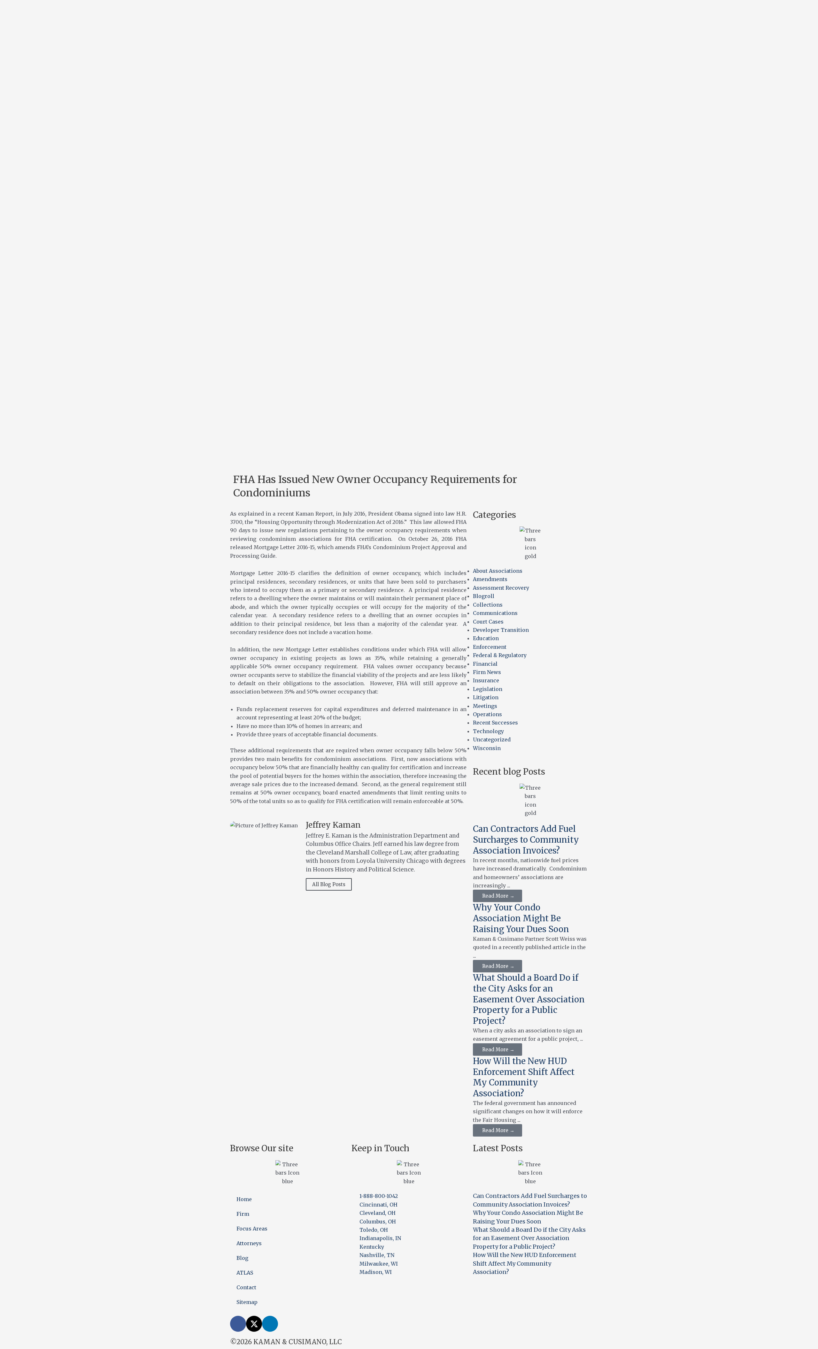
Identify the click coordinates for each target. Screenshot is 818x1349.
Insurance (486, 680)
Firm (242, 1214)
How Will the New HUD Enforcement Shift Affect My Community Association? (524, 1077)
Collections (488, 605)
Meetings (485, 706)
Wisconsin (487, 748)
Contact (246, 1287)
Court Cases (488, 621)
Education (486, 638)
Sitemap (247, 1302)
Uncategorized (492, 739)
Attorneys (249, 1243)
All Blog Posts (328, 884)
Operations (487, 714)
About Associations (497, 571)
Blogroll (483, 596)
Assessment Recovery (501, 588)
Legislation (487, 689)
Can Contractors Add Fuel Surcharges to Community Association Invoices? (526, 840)
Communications (495, 613)
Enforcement (489, 647)
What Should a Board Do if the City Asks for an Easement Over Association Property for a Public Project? (529, 999)
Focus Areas (251, 1228)
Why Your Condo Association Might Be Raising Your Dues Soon (521, 918)
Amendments (490, 579)
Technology (488, 731)
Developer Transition (501, 630)
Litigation (485, 697)
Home (244, 1199)
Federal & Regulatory (500, 655)
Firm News (487, 672)
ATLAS (244, 1272)
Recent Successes (495, 722)
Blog (242, 1258)
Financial (485, 664)
